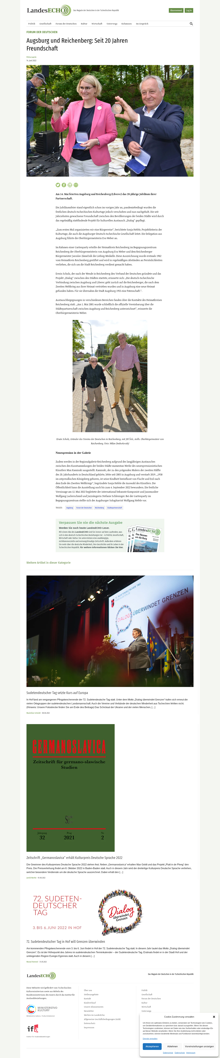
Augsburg (69, 508)
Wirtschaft (97, 23)
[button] (214, 1016)
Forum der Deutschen (66, 23)
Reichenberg (99, 508)
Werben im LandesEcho (94, 1015)
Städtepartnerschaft (114, 508)
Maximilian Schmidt (33, 713)
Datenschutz (168, 1053)
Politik (31, 23)
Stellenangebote (91, 994)
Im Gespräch (142, 23)
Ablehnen (172, 1046)
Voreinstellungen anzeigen (199, 1046)
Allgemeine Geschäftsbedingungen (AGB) (102, 1019)
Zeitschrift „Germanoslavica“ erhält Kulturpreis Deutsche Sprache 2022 (74, 858)
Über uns (88, 990)
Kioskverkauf (90, 1002)
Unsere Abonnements (93, 1006)
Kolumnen (127, 23)
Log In (189, 10)
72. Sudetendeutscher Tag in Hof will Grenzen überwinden (65, 942)
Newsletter (89, 1010)
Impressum (190, 1053)
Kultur (84, 23)
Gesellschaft (45, 23)
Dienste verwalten (150, 1039)
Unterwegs (112, 23)
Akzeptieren (152, 1046)
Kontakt (87, 998)
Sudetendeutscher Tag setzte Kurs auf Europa (57, 693)
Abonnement (176, 10)
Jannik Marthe (31, 878)
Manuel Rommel (32, 962)
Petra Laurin (31, 57)
